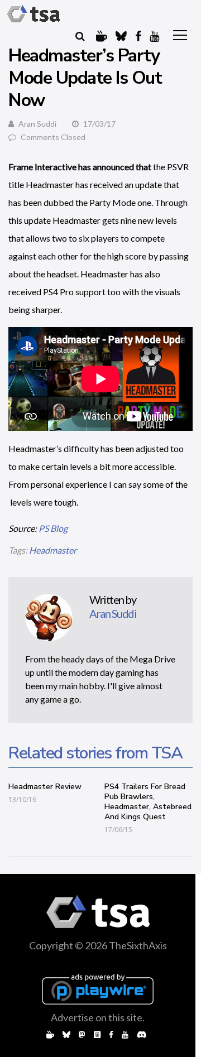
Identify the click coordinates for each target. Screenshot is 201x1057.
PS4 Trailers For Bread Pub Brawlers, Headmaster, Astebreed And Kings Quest (148, 801)
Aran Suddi (37, 123)
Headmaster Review (45, 786)
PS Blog (53, 528)
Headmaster (52, 550)
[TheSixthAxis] (33, 14)
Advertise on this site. (98, 1017)
